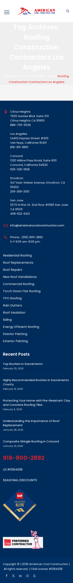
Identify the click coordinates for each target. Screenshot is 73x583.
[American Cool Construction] (36, 11)
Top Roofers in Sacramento (23, 364)
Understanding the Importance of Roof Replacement (31, 423)
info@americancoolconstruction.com (37, 225)
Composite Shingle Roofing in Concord (31, 441)
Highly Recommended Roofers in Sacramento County (36, 382)
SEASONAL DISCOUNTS (20, 480)
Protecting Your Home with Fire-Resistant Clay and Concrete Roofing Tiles (36, 402)
